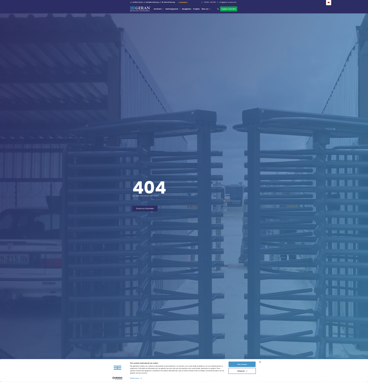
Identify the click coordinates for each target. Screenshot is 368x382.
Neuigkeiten (186, 9)
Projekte (196, 9)
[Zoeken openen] (218, 8)
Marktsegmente (172, 9)
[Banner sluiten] (260, 362)
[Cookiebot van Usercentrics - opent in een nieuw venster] (117, 378)
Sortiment (158, 9)
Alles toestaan (242, 364)
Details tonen (134, 378)
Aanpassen (241, 371)
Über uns (205, 9)
